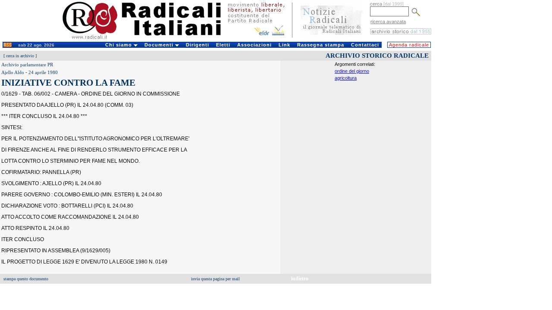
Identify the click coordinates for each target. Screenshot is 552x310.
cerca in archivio (20, 55)
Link (284, 44)
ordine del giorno (352, 71)
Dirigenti (197, 44)
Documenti (159, 44)
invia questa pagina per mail (215, 278)
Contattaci (365, 44)
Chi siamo (119, 44)
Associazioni (254, 44)
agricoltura (346, 78)
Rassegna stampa (320, 44)
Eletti (223, 44)
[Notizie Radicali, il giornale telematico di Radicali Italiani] (332, 37)
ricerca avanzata (388, 21)
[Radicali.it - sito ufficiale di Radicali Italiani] (147, 38)
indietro (299, 279)
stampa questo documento (25, 278)
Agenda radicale (409, 44)
